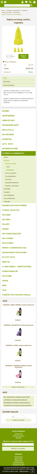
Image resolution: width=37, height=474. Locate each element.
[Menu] (2, 2)
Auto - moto (7, 144)
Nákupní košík (18, 461)
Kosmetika (7, 139)
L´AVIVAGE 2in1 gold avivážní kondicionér (15, 400)
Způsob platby (18, 434)
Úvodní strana (18, 457)
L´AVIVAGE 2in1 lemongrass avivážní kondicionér (17, 405)
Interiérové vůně (10, 149)
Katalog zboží (18, 459)
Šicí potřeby (7, 243)
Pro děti (6, 224)
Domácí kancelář (10, 271)
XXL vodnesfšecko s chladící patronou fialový (16, 397)
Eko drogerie (8, 135)
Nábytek (6, 262)
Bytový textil (8, 257)
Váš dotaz (6, 81)
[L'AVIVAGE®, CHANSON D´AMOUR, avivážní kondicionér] (18, 374)
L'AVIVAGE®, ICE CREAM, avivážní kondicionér (16, 402)
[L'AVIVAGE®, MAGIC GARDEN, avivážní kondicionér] (18, 312)
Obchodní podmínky (18, 462)
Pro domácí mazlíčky (11, 234)
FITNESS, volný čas (10, 210)
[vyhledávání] (31, 2)
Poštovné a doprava (18, 436)
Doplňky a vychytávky (12, 186)
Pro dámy (6, 215)
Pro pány (6, 220)
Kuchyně (6, 160)
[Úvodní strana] (6, 2)
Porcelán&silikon (10, 176)
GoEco (6, 157)
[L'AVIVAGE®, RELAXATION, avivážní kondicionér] (18, 332)
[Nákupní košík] (35, 2)
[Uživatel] (27, 2)
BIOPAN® (7, 189)
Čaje (4, 290)
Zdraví (5, 281)
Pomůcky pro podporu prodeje (16, 295)
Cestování (7, 276)
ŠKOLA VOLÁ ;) (8, 130)
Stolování (8, 179)
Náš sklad (18, 438)
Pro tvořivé (7, 238)
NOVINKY (5, 111)
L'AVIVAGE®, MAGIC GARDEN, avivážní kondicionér (18, 305)
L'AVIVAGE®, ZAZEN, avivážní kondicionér (18, 345)
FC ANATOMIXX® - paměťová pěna (16, 267)
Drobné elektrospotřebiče (14, 205)
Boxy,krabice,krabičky (12, 182)
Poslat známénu (8, 85)
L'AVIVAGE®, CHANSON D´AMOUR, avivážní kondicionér (18, 366)
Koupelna (7, 192)
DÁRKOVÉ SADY (8, 120)
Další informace (24, 471)
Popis (5, 78)
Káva (4, 285)
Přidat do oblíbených (10, 62)
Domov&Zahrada (9, 198)
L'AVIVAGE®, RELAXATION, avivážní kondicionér (18, 325)
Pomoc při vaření (10, 163)
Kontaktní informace (18, 464)
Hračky (5, 229)
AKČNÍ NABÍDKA (8, 116)
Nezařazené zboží (10, 125)
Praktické (7, 201)
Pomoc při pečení (10, 173)
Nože (8, 167)
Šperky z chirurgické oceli (14, 248)
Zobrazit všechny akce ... (19, 387)
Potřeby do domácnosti (13, 153)
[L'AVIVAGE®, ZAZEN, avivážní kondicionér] (18, 352)
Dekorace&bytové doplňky (14, 252)
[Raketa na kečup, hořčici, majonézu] (18, 36)
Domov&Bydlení (9, 195)
